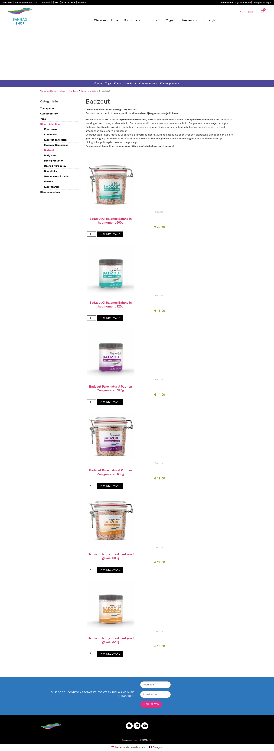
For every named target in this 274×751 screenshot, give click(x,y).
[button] (132, 20)
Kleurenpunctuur (170, 83)
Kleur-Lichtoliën (123, 83)
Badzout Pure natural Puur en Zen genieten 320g (110, 388)
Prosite (136, 740)
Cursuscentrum (148, 83)
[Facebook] (129, 725)
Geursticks (50, 171)
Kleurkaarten (51, 186)
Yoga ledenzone (243, 2)
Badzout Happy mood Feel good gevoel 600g (111, 556)
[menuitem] (128, 747)
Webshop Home (48, 90)
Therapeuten (47, 108)
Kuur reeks (50, 134)
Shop (62, 90)
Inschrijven (151, 704)
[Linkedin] (137, 725)
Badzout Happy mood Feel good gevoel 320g (111, 640)
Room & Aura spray (55, 166)
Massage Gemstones (56, 145)
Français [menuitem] (158, 747)
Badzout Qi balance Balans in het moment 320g (110, 304)
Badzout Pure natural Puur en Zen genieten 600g (110, 472)
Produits (73, 90)
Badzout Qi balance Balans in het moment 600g (110, 221)
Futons (98, 83)
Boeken (48, 181)
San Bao (7, 2)
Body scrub (50, 155)
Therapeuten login (261, 2)
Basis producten (53, 160)
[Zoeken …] (241, 12)
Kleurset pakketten (55, 139)
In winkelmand (110, 234)
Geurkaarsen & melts (56, 176)
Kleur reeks (50, 129)
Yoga (108, 83)
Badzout (49, 150)
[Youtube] (144, 725)
